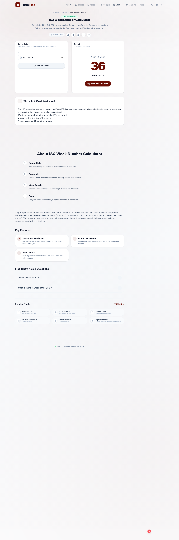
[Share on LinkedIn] (78, 35)
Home (57, 12)
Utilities (119, 5)
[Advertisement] (69, 138)
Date (20, 52)
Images (81, 5)
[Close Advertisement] (149, 531)
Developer (105, 5)
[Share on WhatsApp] (83, 35)
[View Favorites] (157, 5)
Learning (132, 5)
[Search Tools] (152, 5)
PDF (70, 5)
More (142, 5)
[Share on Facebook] (73, 35)
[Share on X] (68, 35)
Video (92, 5)
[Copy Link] (89, 35)
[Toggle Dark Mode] (161, 5)
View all (118, 304)
